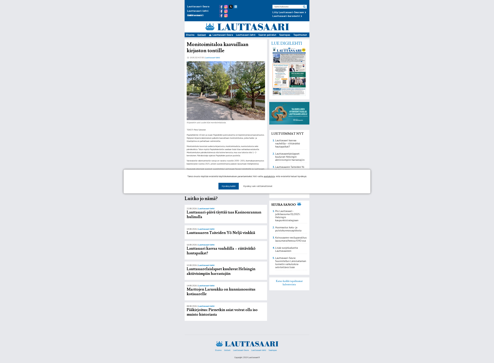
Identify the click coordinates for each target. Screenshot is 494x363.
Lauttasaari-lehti (198, 10)
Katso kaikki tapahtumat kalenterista (289, 282)
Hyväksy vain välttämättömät (257, 186)
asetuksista (269, 176)
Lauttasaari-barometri (286, 16)
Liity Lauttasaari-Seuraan (288, 12)
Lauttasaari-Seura (198, 6)
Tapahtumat (300, 34)
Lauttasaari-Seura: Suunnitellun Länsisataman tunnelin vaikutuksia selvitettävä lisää (290, 262)
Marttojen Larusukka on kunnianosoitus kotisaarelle (221, 291)
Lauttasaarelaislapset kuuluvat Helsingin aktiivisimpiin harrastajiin (221, 271)
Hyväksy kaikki (229, 186)
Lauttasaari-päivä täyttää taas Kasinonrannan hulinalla (224, 214)
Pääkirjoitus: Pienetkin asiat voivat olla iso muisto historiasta (222, 312)
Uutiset (201, 34)
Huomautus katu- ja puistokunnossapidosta (288, 229)
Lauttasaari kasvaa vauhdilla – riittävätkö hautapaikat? (221, 251)
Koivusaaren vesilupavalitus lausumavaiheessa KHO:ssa (291, 239)
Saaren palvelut (267, 34)
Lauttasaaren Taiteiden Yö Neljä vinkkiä (221, 232)
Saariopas (284, 34)
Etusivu (190, 34)
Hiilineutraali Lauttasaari (195, 15)
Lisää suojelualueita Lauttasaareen (286, 249)
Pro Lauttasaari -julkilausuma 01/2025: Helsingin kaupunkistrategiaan (287, 215)
